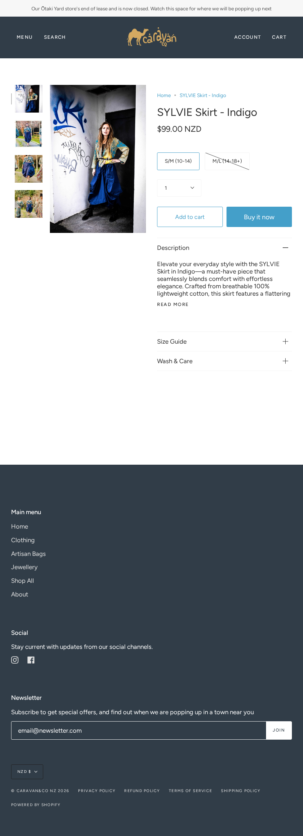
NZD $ (24, 771)
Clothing (23, 540)
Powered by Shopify (36, 804)
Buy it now (259, 217)
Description (173, 247)
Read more (173, 304)
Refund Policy (142, 790)
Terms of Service (190, 790)
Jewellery (24, 567)
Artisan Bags (28, 553)
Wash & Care (175, 361)
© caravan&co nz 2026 (40, 790)
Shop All (22, 580)
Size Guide (172, 341)
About (19, 594)
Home (164, 95)
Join (279, 730)
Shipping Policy (240, 790)
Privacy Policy (96, 790)
